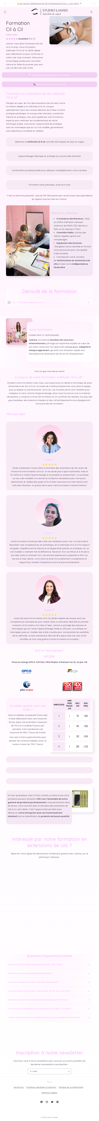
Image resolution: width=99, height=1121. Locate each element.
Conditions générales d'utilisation (41, 1087)
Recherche (19, 1087)
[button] (5, 12)
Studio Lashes (52, 1117)
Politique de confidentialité (71, 1087)
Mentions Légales (49, 1093)
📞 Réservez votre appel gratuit (49, 84)
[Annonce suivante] (94, 3)
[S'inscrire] (68, 1071)
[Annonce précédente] (4, 3)
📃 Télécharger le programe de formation (49, 75)
